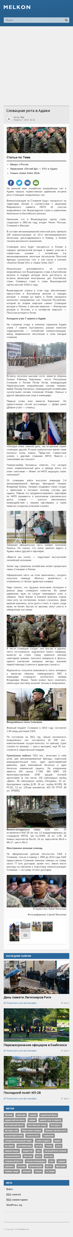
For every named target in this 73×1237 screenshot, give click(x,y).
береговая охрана (31, 1130)
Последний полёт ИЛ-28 (22, 1093)
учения (21, 1166)
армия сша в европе (50, 1120)
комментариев (17, 1199)
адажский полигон (15, 1120)
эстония (50, 1171)
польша (28, 1156)
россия (49, 1156)
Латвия (9, 1115)
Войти (9, 1189)
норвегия (28, 1151)
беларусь (55, 1125)
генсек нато (33, 1135)
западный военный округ (18, 1140)
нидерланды (12, 1151)
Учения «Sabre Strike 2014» (25, 173)
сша (51, 1161)
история (9, 1146)
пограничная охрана (55, 1151)
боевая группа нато (55, 1130)
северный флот (13, 1161)
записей (13, 1194)
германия (48, 1135)
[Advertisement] (36, 66)
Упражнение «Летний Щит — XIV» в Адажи (33, 168)
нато (58, 1146)
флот (49, 1166)
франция (61, 1166)
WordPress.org (14, 1205)
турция (61, 1161)
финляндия (35, 1166)
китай (39, 1146)
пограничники (12, 1156)
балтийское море (37, 1125)
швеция (27, 1171)
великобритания (14, 1135)
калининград (25, 1146)
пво (39, 1151)
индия (57, 1140)
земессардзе (43, 1140)
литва (49, 1146)
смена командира (35, 1161)
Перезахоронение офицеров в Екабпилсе (35, 1045)
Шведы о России (19, 164)
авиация (21, 1115)
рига (38, 1156)
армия (32, 1120)
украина (9, 1166)
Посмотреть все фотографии (20, 1003)
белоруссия (11, 1130)
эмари (38, 1171)
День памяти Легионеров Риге (27, 997)
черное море (12, 1171)
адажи (33, 1115)
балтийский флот (14, 1125)
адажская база (49, 1115)
